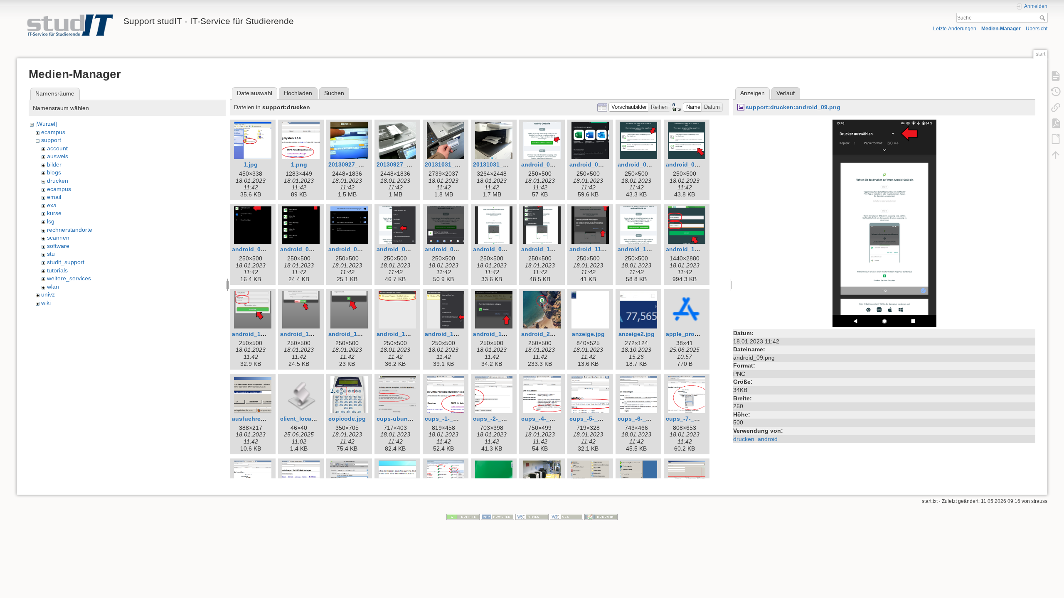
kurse (54, 213)
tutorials (57, 270)
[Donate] (463, 517)
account (57, 148)
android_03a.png (690, 164)
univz (48, 294)
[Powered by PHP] (497, 517)
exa (52, 205)
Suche (1043, 18)
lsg (50, 221)
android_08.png (447, 249)
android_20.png (543, 334)
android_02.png (591, 164)
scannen (58, 237)
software (58, 246)
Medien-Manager (1001, 29)
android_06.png (350, 249)
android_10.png (543, 249)
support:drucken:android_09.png (793, 107)
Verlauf (785, 93)
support (51, 140)
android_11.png (591, 249)
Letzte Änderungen (954, 29)
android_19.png (495, 334)
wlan (53, 286)
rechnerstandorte (69, 229)
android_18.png (447, 334)
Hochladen (298, 93)
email (54, 197)
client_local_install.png (313, 418)
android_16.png (350, 334)
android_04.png (254, 249)
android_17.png (399, 334)
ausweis (57, 156)
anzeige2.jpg (636, 334)
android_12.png (640, 249)
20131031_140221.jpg (455, 164)
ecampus (53, 132)
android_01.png (543, 164)
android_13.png (688, 249)
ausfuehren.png (254, 418)
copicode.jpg (347, 418)
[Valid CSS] (566, 517)
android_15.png (302, 334)
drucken (57, 180)
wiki (46, 302)
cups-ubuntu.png (401, 418)
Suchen (334, 93)
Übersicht (1036, 29)
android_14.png (254, 334)
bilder (54, 164)
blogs (54, 172)
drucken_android (755, 439)
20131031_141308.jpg (503, 164)
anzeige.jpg (588, 334)
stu (51, 253)
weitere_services (69, 278)
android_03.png (640, 164)
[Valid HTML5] (532, 517)
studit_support (65, 262)
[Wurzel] (46, 123)
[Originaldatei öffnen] (884, 223)
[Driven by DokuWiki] (601, 517)
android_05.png (302, 249)
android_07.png (399, 249)
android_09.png (495, 249)
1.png (299, 164)
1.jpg (251, 164)
